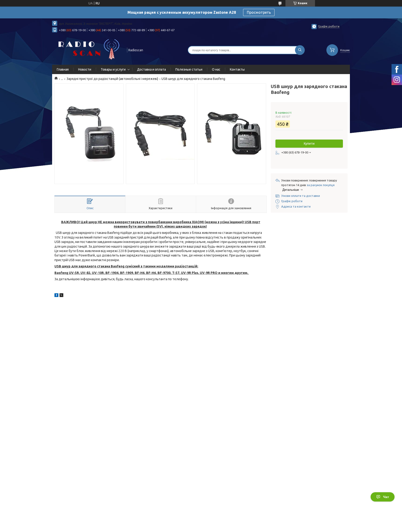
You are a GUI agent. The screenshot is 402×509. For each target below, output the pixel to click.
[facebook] (56, 296)
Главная (63, 69)
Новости (84, 69)
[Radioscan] (87, 49)
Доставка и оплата (151, 69)
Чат (386, 497)
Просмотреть (259, 12)
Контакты (237, 69)
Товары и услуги (113, 69)
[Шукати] (300, 50)
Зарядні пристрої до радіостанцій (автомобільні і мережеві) (112, 79)
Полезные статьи (188, 69)
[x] (61, 296)
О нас (216, 69)
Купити (309, 143)
